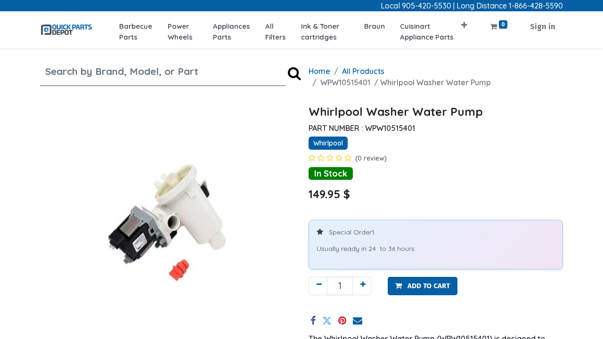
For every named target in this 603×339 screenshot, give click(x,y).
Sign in (542, 26)
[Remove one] (318, 286)
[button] (464, 21)
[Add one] (361, 286)
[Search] (294, 72)
